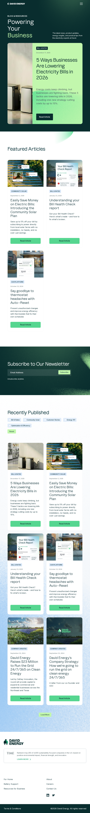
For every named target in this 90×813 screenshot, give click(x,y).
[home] (16, 3)
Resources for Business (14, 788)
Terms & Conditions (12, 808)
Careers (49, 784)
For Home (8, 779)
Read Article (44, 117)
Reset (11, 431)
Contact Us (51, 788)
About (49, 779)
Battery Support (11, 784)
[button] (80, 4)
